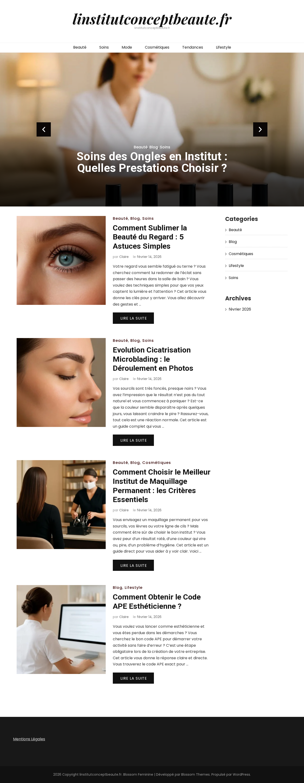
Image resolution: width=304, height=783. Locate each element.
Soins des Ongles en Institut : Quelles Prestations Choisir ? (152, 162)
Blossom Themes (195, 774)
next (260, 129)
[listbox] (152, 129)
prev (44, 129)
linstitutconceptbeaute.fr (152, 18)
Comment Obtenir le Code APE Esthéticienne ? (157, 601)
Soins (104, 47)
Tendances (192, 47)
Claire (124, 256)
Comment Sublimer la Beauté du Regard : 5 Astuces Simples (150, 237)
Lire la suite (133, 318)
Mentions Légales (29, 739)
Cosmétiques (157, 47)
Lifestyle (223, 47)
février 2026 (240, 309)
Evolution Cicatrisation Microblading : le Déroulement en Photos (153, 359)
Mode (127, 47)
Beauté (79, 47)
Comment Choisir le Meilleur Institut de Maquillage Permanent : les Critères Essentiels (161, 485)
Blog (153, 147)
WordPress (241, 774)
